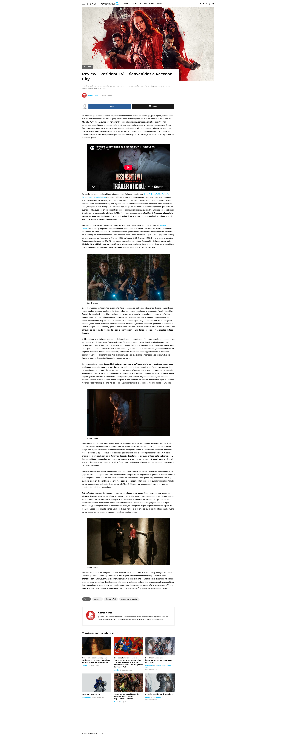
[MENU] (83, 3)
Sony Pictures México (129, 599)
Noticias (148, 665)
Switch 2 (159, 665)
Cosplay (84, 665)
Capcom (97, 599)
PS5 (155, 665)
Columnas (149, 4)
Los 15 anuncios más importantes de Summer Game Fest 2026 (159, 660)
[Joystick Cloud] (110, 7)
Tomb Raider (156, 194)
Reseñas (127, 4)
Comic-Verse (93, 95)
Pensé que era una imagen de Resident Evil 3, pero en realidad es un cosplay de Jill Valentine (96, 660)
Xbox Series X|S (157, 697)
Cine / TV (137, 4)
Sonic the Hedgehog (97, 197)
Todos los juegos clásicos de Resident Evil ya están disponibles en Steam (126, 696)
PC (152, 665)
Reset (159, 4)
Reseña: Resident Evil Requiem (159, 694)
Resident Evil (111, 599)
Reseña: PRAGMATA (91, 694)
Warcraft (146, 194)
